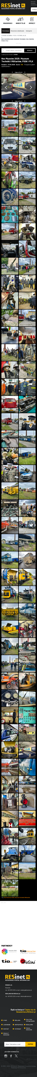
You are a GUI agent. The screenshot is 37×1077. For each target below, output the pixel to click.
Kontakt (6, 1029)
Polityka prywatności (30, 1020)
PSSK (12, 897)
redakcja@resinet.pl (26, 990)
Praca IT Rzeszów (6, 1034)
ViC (22, 64)
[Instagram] (6, 1057)
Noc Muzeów (7, 897)
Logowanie (6, 1024)
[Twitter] (17, 1057)
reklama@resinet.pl (25, 996)
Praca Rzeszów (29, 1029)
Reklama (17, 1020)
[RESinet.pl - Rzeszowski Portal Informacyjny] (13, 9)
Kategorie (29, 31)
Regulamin (29, 1024)
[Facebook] (11, 1057)
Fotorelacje (5, 31)
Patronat (18, 1029)
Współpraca (19, 1024)
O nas (5, 1020)
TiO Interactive (21, 1067)
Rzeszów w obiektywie (17, 31)
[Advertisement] (18, 922)
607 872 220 (11, 990)
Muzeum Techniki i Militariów (22, 897)
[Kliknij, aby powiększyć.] (31, 77)
